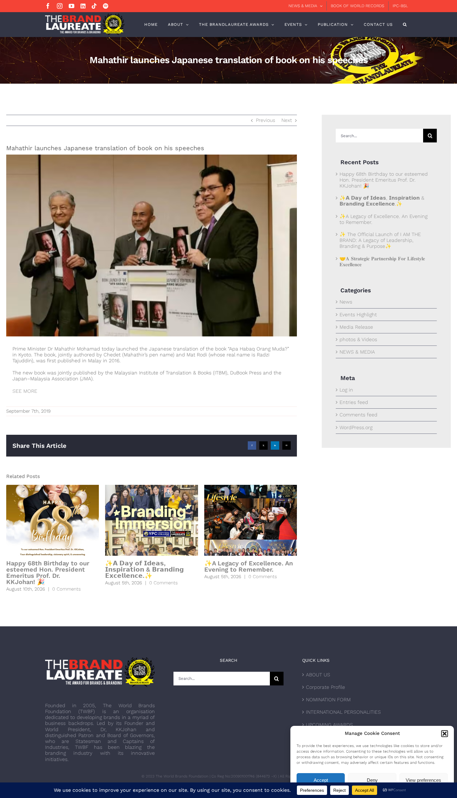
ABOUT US (318, 675)
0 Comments (66, 589)
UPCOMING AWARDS (329, 725)
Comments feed (358, 415)
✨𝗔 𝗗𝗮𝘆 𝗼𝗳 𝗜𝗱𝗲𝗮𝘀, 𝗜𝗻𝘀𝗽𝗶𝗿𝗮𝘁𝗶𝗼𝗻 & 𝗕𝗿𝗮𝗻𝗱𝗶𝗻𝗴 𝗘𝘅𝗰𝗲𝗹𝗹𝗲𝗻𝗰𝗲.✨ (144, 569)
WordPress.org (355, 427)
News (345, 302)
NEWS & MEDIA (357, 352)
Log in (346, 390)
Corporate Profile (325, 687)
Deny (372, 780)
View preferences (423, 780)
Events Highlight (358, 315)
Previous (265, 120)
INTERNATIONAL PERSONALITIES (343, 712)
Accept (321, 780)
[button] (444, 734)
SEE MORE (25, 391)
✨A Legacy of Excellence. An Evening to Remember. (248, 566)
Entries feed (353, 402)
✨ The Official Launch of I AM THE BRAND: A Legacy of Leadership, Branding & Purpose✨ (380, 240)
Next (286, 120)
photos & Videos (358, 339)
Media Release (356, 327)
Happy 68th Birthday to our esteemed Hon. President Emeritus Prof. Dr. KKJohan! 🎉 (47, 572)
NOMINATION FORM (328, 700)
